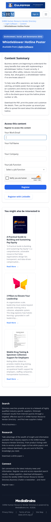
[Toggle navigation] (46, 14)
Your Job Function (13, 164)
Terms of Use (24, 512)
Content (23, 24)
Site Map (39, 512)
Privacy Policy (7, 512)
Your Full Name (12, 143)
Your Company (11, 154)
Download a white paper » (13, 456)
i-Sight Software (10, 24)
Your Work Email (12, 132)
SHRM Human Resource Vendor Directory (19, 21)
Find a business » (9, 424)
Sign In (35, 14)
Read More (11, 266)
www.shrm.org (24, 515)
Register (26, 187)
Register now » (8, 484)
